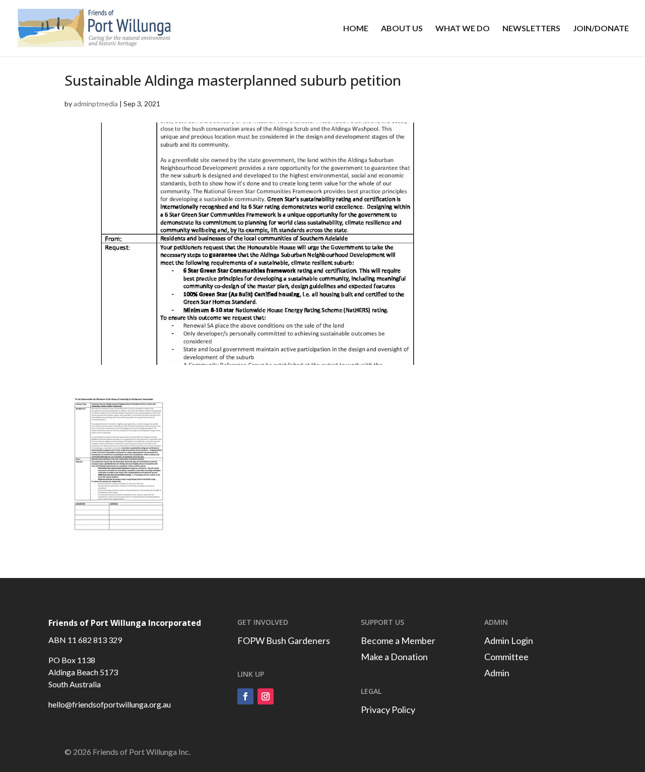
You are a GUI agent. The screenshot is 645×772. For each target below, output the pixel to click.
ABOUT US (402, 29)
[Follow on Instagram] (265, 696)
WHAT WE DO (462, 29)
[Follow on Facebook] (245, 696)
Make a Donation (394, 656)
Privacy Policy (388, 709)
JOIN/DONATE (601, 29)
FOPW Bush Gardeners (283, 640)
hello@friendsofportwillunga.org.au (109, 704)
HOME (355, 29)
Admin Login (508, 640)
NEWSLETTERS (531, 29)
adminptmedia (96, 103)
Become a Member (398, 640)
